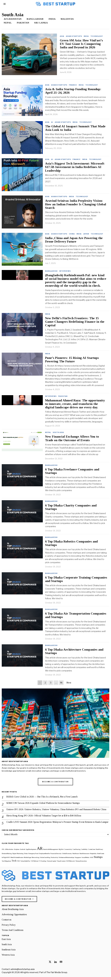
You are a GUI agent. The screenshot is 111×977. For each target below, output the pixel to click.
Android (22, 849)
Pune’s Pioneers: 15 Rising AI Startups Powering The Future (72, 359)
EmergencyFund (33, 853)
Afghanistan (13, 19)
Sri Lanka (41, 23)
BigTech (61, 849)
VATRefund (34, 861)
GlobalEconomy (67, 853)
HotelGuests (100, 853)
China (72, 234)
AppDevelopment (31, 849)
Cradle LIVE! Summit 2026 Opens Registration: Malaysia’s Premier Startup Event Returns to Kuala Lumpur (57, 822)
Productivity (54, 857)
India (52, 19)
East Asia (6, 939)
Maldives (67, 19)
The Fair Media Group (56, 972)
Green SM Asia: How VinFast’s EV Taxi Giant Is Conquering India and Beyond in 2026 (81, 44)
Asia (62, 36)
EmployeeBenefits (44, 853)
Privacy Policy (9, 925)
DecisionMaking (7, 853)
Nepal (8, 23)
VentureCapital (51, 861)
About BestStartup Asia (13, 909)
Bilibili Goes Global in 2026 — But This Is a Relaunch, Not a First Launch (41, 796)
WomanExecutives (81, 861)
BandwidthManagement (50, 849)
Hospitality (93, 853)
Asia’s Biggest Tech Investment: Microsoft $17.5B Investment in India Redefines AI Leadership (74, 167)
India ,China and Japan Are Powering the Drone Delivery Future (74, 239)
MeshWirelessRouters (17, 857)
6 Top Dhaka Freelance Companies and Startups (72, 471)
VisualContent (61, 861)
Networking (35, 857)
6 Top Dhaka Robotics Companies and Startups (71, 543)
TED (18, 861)
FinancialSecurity (55, 853)
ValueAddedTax (25, 861)
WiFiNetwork (70, 861)
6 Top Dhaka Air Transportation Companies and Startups (75, 615)
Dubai (26, 853)
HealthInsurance (84, 853)
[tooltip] (50, 961)
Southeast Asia (8, 949)
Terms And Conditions (12, 930)
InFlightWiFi (6, 857)
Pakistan (23, 23)
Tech (14, 861)
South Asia (58, 432)
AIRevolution (9, 849)
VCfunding (42, 861)
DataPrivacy (99, 849)
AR (40, 848)
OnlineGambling (45, 857)
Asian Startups (74, 36)
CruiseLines (91, 849)
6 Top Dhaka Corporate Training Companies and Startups (76, 579)
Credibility (84, 849)
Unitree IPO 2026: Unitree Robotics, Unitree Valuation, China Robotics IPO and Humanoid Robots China (56, 809)
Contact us (6, 919)
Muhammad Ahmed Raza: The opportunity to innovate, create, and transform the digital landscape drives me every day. (75, 404)
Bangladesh (35, 19)
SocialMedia (85, 857)
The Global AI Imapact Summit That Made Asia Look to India (75, 128)
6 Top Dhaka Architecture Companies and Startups (74, 651)
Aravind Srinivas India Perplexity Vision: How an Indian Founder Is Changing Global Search (75, 204)
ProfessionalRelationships (66, 857)
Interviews (65, 271)
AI (52, 122)
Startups (98, 856)
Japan (86, 234)
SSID (91, 857)
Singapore (78, 857)
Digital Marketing (17, 853)
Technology (96, 36)
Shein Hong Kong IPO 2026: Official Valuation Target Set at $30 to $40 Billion (43, 815)
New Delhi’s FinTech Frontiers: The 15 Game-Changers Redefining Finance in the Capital (74, 321)
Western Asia (8, 955)
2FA (3, 849)
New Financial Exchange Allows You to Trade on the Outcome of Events (72, 438)
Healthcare (75, 853)
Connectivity (68, 849)
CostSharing (76, 849)
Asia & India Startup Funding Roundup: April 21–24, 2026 (73, 90)
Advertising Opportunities (14, 914)
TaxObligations (6, 861)
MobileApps (27, 857)
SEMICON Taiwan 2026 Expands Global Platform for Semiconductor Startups (43, 803)
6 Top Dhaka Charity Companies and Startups (71, 507)
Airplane (16, 849)
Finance (73, 85)
